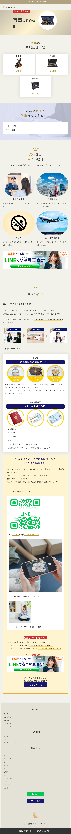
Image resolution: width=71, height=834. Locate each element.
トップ (6, 714)
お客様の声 (7, 723)
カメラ (6, 775)
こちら (19, 387)
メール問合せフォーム (31, 535)
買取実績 (6, 720)
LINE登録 (15, 535)
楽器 (5, 781)
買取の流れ (7, 717)
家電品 (6, 772)
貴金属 (6, 752)
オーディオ (7, 762)
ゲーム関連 (7, 765)
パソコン (6, 785)
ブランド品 (7, 759)
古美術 (6, 755)
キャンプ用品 (8, 778)
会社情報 (6, 739)
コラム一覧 (7, 727)
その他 (6, 788)
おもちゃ (6, 769)
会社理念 (6, 736)
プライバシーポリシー (11, 743)
